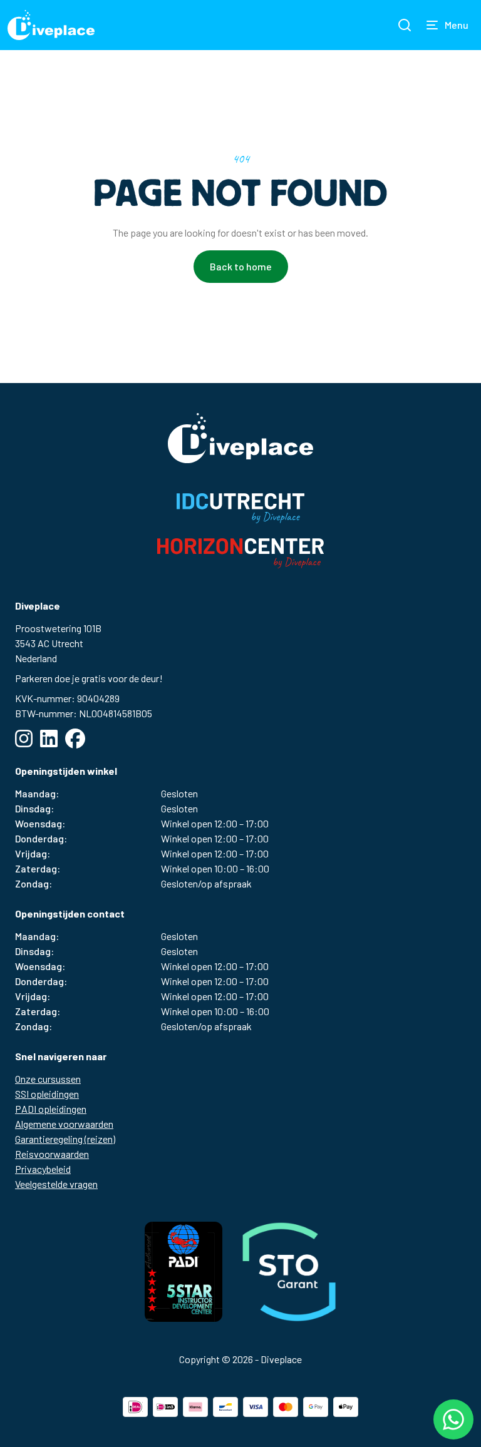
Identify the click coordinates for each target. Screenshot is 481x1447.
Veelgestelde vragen (56, 1184)
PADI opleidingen (50, 1109)
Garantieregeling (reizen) (65, 1139)
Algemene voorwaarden (64, 1124)
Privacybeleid (43, 1169)
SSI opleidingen (47, 1094)
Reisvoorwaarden (52, 1154)
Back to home (241, 266)
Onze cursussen (48, 1079)
